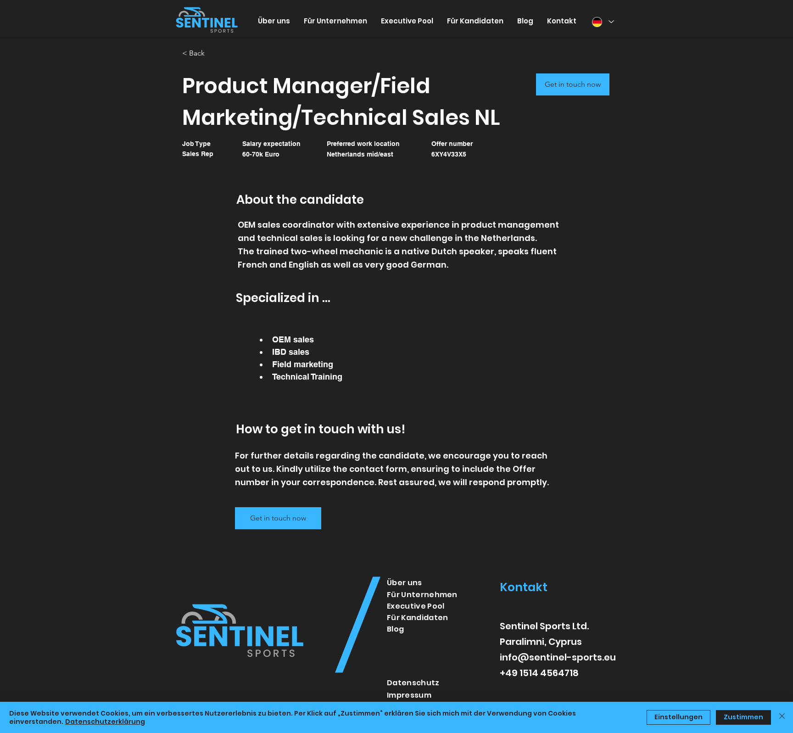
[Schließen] (781, 717)
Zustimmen (743, 717)
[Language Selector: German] (603, 21)
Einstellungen (678, 717)
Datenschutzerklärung (105, 721)
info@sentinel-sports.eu (558, 657)
